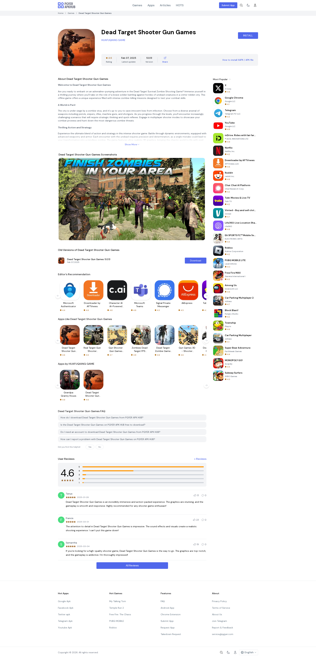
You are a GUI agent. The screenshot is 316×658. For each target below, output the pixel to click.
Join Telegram (219, 621)
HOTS (180, 5)
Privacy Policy (219, 601)
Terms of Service (221, 607)
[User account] (255, 5)
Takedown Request (171, 634)
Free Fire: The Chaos (120, 614)
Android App (167, 607)
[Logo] (66, 5)
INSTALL (248, 35)
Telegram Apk (65, 621)
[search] (241, 5)
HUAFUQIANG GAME (113, 40)
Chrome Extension (171, 614)
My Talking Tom (117, 601)
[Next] (200, 199)
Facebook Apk (65, 607)
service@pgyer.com (222, 634)
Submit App (228, 5)
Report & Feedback (222, 627)
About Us (217, 614)
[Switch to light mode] (248, 5)
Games (137, 5)
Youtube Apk (65, 627)
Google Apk (64, 601)
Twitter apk (64, 614)
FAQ (163, 601)
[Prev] (64, 199)
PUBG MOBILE (116, 621)
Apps (151, 5)
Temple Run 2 (116, 607)
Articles (165, 5)
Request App (168, 627)
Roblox (113, 627)
